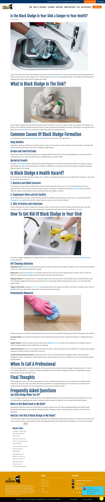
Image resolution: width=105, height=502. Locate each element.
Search (25, 423)
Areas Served (59, 7)
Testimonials (51, 7)
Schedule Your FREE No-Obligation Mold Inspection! (63, 1)
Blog (78, 7)
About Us (35, 7)
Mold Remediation (14, 19)
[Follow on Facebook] (73, 492)
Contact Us (97, 7)
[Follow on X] (76, 492)
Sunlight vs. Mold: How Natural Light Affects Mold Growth (19, 434)
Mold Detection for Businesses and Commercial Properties (19, 464)
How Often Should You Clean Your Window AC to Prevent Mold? (20, 441)
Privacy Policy (74, 499)
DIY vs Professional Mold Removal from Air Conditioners (20, 449)
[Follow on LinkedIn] (80, 492)
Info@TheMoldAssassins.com (83, 480)
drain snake (35, 287)
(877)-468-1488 (79, 484)
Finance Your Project (70, 7)
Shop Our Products (86, 7)
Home (30, 7)
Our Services (42, 7)
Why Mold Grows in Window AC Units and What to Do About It (19, 456)
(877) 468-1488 (90, 1)
